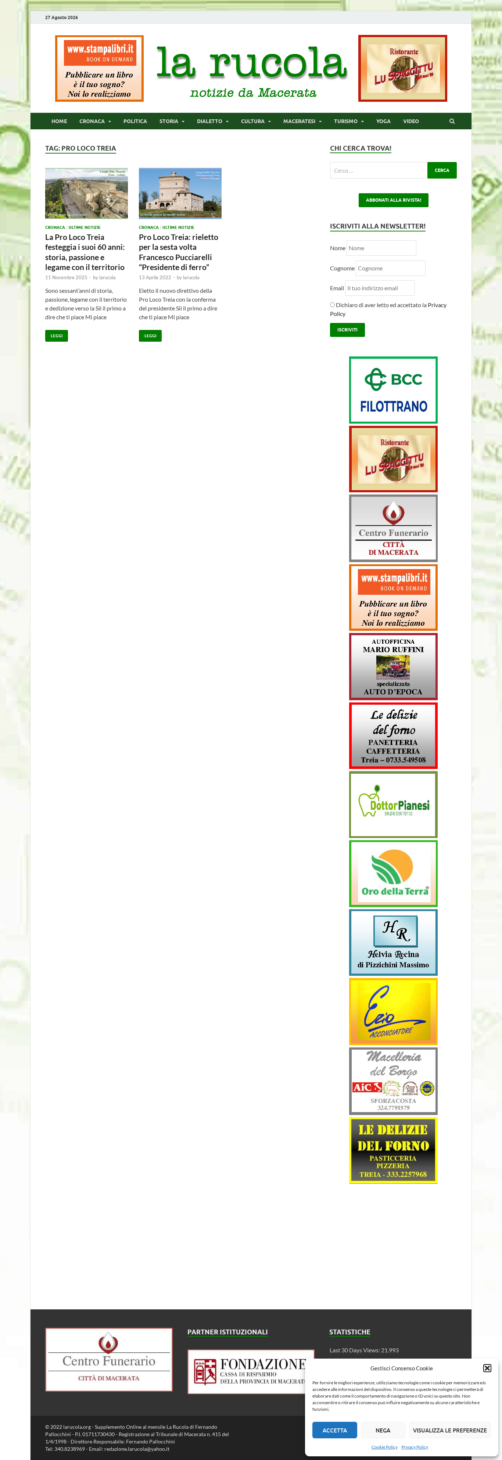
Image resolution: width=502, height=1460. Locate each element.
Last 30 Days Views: (355, 1349)
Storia (168, 121)
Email (337, 287)
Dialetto (209, 121)
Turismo (346, 121)
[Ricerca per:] (393, 170)
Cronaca (92, 121)
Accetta (335, 1430)
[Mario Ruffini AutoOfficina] (393, 697)
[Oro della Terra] (393, 904)
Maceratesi (299, 121)
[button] (487, 1368)
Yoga (383, 121)
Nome (337, 247)
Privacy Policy (414, 1447)
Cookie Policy (385, 1447)
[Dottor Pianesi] (393, 835)
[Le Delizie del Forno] (393, 766)
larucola (107, 277)
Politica (135, 121)
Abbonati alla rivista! (393, 200)
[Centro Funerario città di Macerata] (393, 559)
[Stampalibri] (100, 99)
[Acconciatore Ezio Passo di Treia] (393, 1042)
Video (411, 121)
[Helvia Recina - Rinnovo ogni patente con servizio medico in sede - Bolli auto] (393, 973)
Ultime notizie (85, 227)
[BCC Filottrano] (393, 421)
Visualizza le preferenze (450, 1430)
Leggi (53, 334)
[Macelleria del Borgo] (393, 1112)
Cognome (342, 268)
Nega (383, 1430)
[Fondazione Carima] (251, 1391)
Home (59, 121)
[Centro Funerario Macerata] (109, 1389)
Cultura (253, 121)
